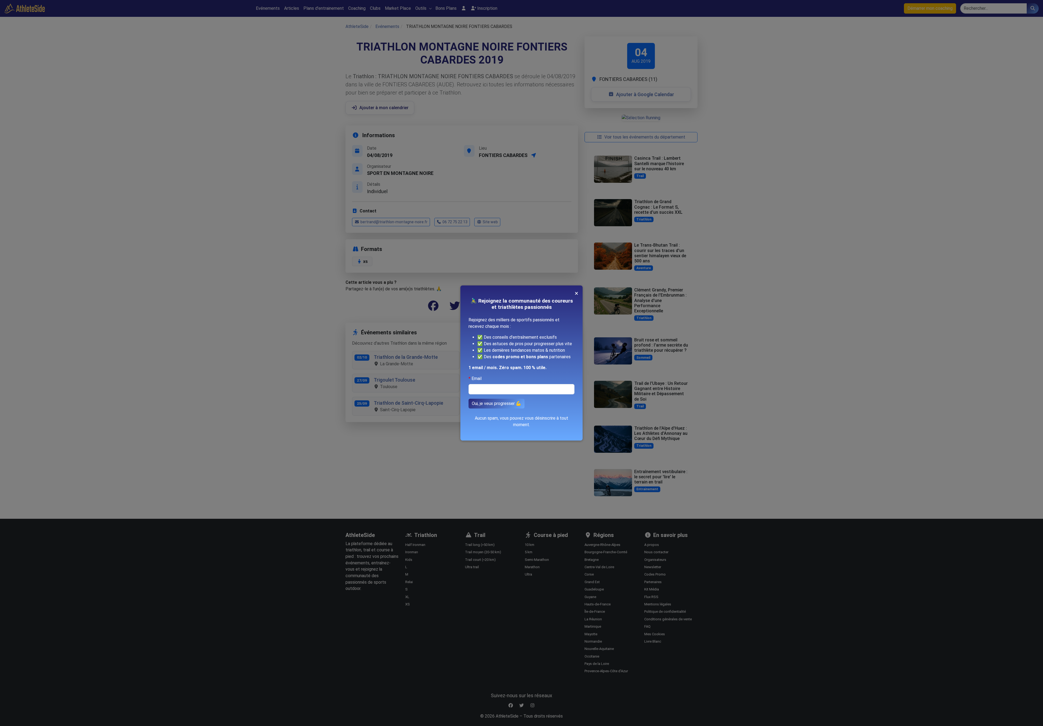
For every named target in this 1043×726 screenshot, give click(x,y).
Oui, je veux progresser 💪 (496, 403)
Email (477, 378)
